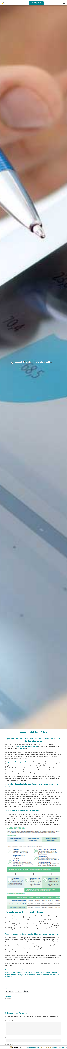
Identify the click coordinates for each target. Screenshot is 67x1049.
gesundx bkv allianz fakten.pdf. (15, 969)
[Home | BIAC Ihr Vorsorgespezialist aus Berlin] (6, 3)
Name (7, 1038)
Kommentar (9, 1020)
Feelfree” (22, 748)
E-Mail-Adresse (10, 1044)
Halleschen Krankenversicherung (27, 746)
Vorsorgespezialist (36, 2)
